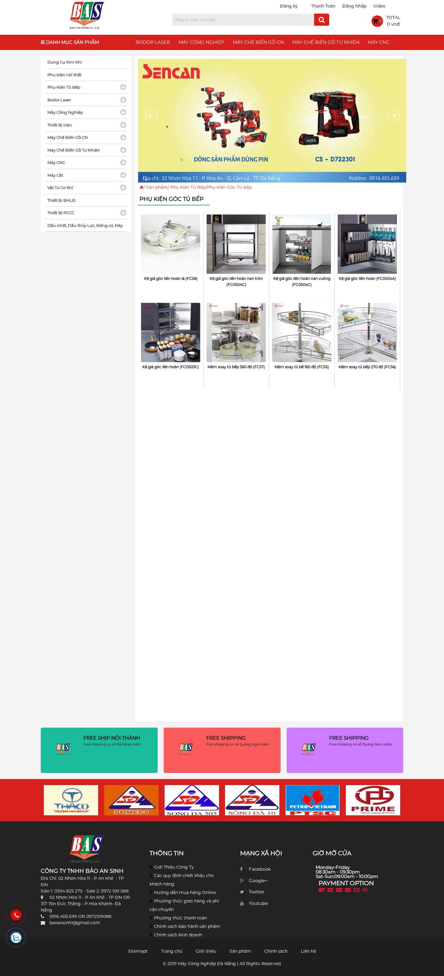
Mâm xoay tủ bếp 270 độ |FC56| (367, 367)
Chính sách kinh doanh (178, 935)
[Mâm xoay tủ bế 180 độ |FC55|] (301, 360)
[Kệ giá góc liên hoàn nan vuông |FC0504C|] (301, 272)
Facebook (260, 869)
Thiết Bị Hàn (59, 125)
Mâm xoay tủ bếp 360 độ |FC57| (236, 367)
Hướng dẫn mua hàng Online (185, 892)
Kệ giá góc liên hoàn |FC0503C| (170, 367)
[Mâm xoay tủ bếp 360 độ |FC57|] (236, 360)
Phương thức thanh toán (180, 918)
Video (379, 6)
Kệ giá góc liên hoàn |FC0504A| (367, 278)
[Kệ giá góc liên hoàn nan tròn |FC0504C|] (236, 272)
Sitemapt (138, 951)
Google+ (258, 880)
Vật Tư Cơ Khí (60, 187)
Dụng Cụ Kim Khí (64, 62)
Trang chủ (171, 951)
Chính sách (276, 951)
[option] (71, 800)
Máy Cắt (55, 175)
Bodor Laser (153, 42)
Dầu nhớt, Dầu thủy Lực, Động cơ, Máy (85, 225)
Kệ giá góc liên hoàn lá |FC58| (171, 278)
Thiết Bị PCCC (60, 212)
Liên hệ (308, 951)
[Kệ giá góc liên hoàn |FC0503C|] (170, 360)
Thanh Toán (323, 6)
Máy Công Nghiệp (201, 42)
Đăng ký (289, 6)
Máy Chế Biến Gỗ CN (258, 42)
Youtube (258, 903)
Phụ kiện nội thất (64, 74)
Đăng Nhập (354, 6)
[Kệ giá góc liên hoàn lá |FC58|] (170, 272)
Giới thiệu (206, 951)
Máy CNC (379, 42)
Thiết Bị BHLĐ (61, 200)
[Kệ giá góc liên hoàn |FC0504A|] (367, 272)
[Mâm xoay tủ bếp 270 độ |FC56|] (367, 360)
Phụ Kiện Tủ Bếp (187, 187)
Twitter (257, 892)
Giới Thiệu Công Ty (174, 867)
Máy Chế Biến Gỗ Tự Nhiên (325, 42)
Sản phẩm (157, 187)
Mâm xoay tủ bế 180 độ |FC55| (302, 367)
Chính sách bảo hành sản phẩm (187, 926)
